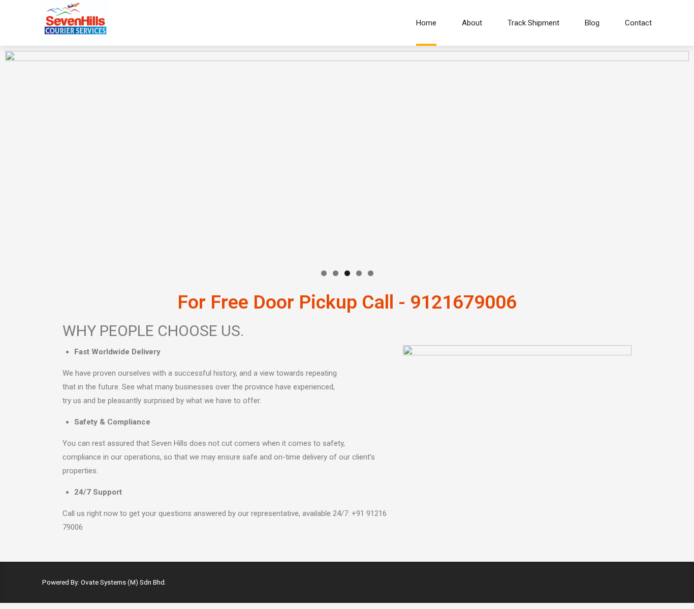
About (472, 22)
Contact (638, 22)
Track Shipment (533, 22)
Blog (592, 22)
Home (426, 22)
